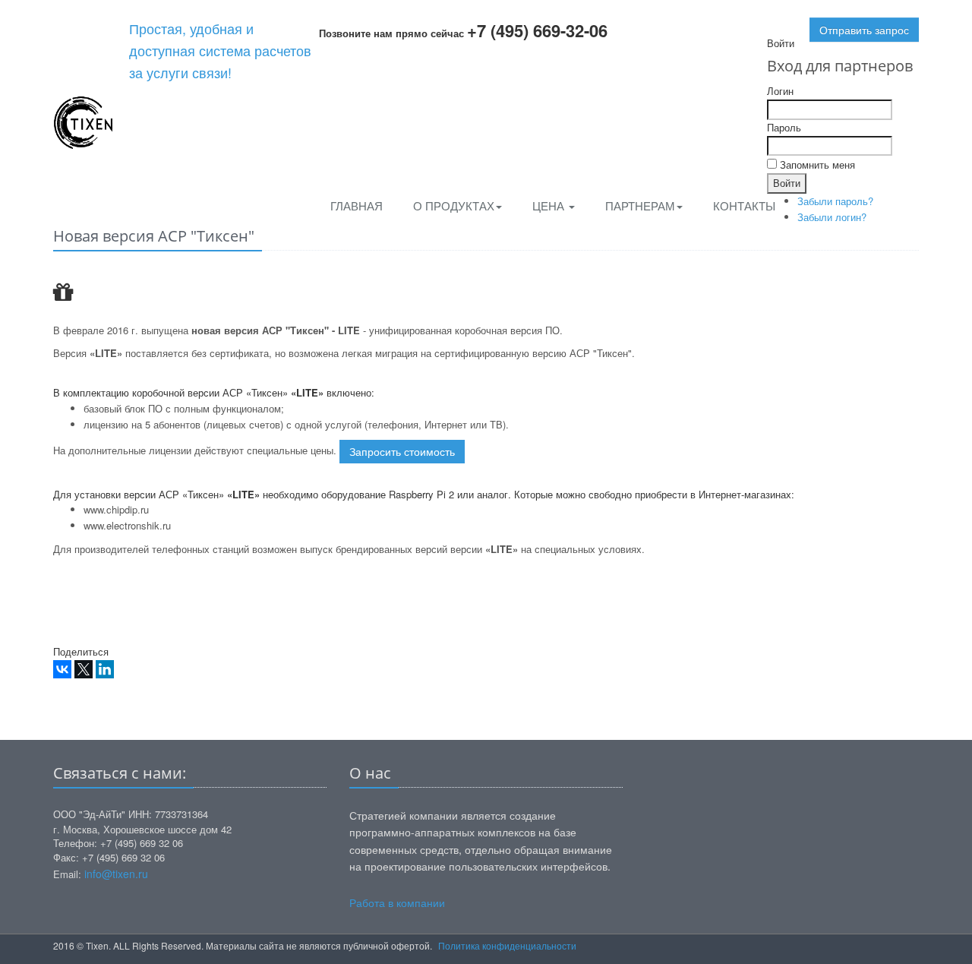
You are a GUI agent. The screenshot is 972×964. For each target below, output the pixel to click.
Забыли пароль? (835, 201)
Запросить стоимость (402, 451)
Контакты (744, 205)
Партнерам (640, 205)
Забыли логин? (831, 217)
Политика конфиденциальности (507, 945)
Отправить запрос (864, 29)
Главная (356, 205)
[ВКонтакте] (62, 669)
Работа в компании (397, 902)
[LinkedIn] (105, 669)
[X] (83, 669)
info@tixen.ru (116, 873)
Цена (549, 205)
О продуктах (453, 205)
